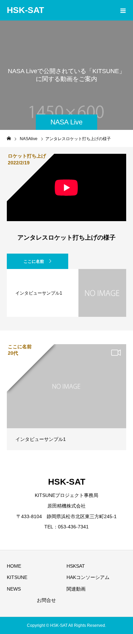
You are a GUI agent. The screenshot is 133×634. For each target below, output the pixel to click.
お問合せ (46, 600)
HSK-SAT (25, 10)
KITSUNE (17, 577)
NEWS (14, 589)
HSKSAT (75, 566)
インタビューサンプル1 (40, 439)
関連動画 (76, 589)
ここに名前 (34, 261)
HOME (14, 566)
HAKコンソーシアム (87, 577)
